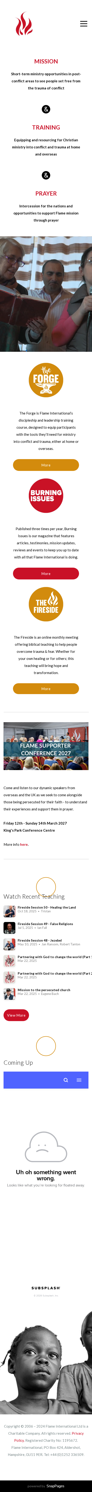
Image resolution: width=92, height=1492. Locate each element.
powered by (46, 1486)
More (45, 465)
